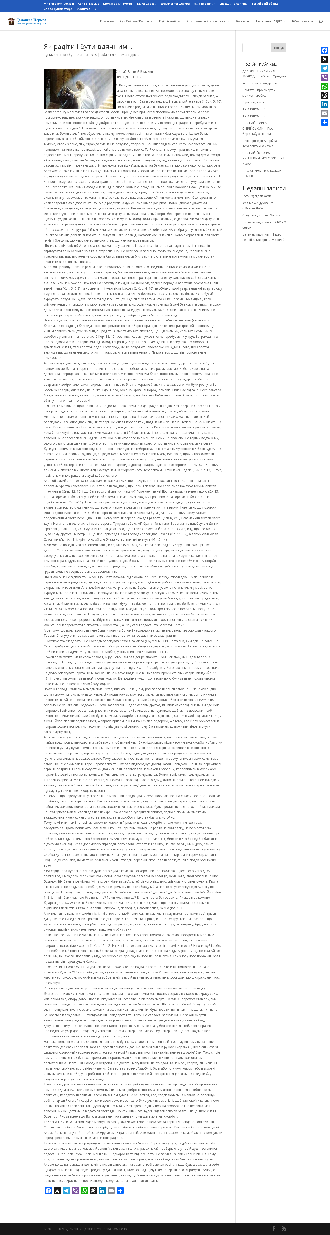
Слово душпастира (58, 9)
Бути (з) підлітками (256, 196)
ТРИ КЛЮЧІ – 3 (254, 116)
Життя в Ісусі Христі (59, 4)
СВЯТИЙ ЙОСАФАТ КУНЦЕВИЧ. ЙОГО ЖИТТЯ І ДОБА (263, 158)
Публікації (167, 21)
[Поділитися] (324, 122)
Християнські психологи (206, 21)
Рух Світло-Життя (134, 21)
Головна (107, 21)
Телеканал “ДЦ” (268, 21)
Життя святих (204, 4)
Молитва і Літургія (117, 4)
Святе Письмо (88, 4)
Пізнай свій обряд (264, 4)
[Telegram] (324, 68)
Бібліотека (300, 21)
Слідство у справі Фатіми (261, 215)
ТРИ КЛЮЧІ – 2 (254, 109)
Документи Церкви (175, 4)
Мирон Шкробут (61, 55)
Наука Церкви (146, 4)
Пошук (279, 48)
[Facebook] (324, 50)
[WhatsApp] (324, 86)
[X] (324, 59)
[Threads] (324, 95)
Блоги (240, 21)
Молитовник (86, 9)
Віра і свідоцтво (254, 102)
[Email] (324, 113)
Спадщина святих (233, 4)
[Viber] (324, 77)
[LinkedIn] (324, 104)
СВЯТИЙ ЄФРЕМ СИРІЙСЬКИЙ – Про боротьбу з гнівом (257, 128)
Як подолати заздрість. (259, 83)
